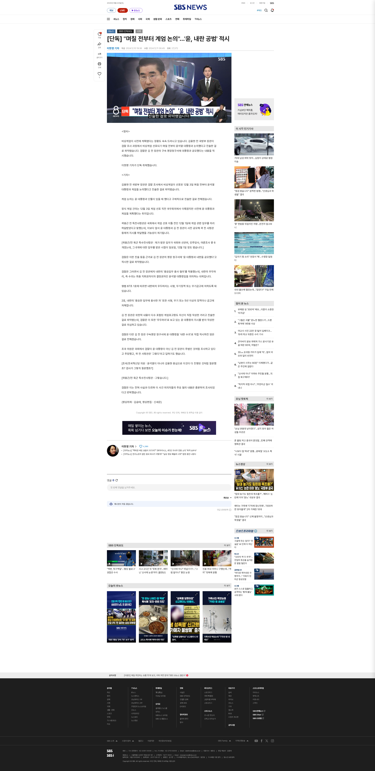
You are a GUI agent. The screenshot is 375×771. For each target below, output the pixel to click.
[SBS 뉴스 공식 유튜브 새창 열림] (256, 740)
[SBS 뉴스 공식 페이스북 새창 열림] (261, 740)
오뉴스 (133, 710)
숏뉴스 (230, 703)
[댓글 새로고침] (116, 480)
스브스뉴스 (208, 710)
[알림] (272, 10)
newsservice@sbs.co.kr (188, 755)
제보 (230, 696)
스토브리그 (208, 703)
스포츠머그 (208, 692)
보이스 (158, 712)
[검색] (266, 10)
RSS (230, 713)
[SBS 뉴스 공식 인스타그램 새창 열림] (272, 740)
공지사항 (231, 725)
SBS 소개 (112, 741)
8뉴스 (116, 19)
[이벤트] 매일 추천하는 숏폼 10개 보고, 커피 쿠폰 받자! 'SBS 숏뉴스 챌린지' (155, 675)
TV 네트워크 (111, 720)
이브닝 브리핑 (161, 696)
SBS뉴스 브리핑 (161, 715)
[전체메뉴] (108, 19)
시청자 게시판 (233, 717)
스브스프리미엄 (258, 687)
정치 (125, 19)
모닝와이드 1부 (136, 699)
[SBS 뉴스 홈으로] (190, 7)
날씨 (230, 692)
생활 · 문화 (111, 710)
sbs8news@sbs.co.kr (192, 751)
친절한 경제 (184, 699)
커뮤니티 (256, 699)
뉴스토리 (134, 717)
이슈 (108, 724)
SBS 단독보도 (125, 31)
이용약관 (151, 741)
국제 (148, 19)
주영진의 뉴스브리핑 (138, 706)
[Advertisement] (169, 526)
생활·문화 (157, 19)
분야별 (109, 687)
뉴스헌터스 (135, 696)
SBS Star (257, 714)
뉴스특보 (134, 720)
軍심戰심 (159, 692)
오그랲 (236, 538)
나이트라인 (135, 713)
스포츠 (169, 19)
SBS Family (224, 741)
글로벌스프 (238, 570)
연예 (177, 19)
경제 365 (183, 703)
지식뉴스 (256, 692)
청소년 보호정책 (229, 757)
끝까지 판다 (184, 719)
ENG (243, 3)
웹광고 (140, 741)
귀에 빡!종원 (208, 696)
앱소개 (230, 710)
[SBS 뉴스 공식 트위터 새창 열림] (267, 740)
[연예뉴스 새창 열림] (254, 109)
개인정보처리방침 (164, 741)
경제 (132, 19)
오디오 (158, 703)
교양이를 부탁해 (210, 699)
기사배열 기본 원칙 (214, 757)
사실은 (182, 692)
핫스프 (236, 554)
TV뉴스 (198, 19)
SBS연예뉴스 (258, 710)
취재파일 (187, 19)
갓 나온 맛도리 (209, 715)
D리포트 (183, 706)
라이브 (230, 699)
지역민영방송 (242, 741)
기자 (230, 706)
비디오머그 (208, 687)
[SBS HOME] (272, 3)
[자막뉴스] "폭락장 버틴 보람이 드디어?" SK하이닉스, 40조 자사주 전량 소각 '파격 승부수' (160, 450)
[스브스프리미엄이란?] (256, 530)
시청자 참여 (128, 741)
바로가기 (231, 687)
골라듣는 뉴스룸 (161, 708)
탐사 (181, 722)
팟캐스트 (256, 696)
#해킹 (259, 10)
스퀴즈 (255, 703)
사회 (140, 19)
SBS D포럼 (257, 717)
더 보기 (226, 545)
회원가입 (262, 3)
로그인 (252, 3)
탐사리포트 (184, 714)
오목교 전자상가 (210, 719)
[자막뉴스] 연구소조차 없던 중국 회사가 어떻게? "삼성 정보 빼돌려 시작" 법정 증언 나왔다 (159, 454)
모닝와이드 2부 (136, 703)
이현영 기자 (128, 446)
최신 (108, 692)
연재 (181, 687)
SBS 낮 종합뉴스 (162, 719)
